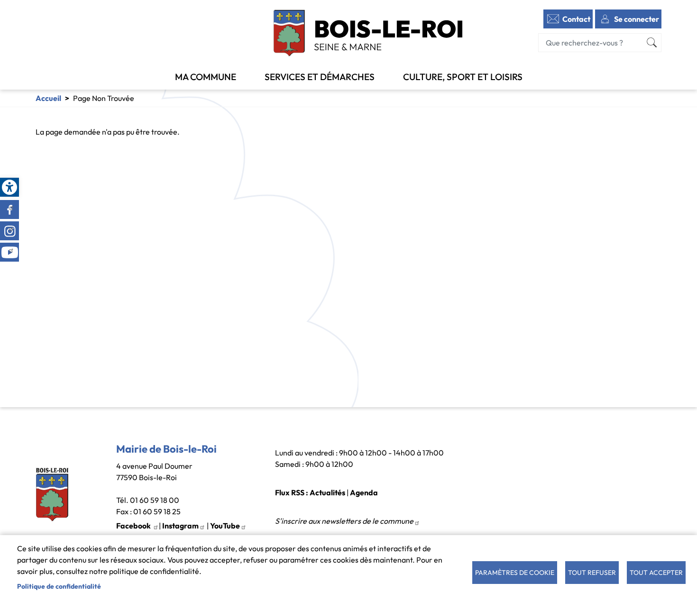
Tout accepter (656, 572)
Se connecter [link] (636, 19)
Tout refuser (592, 572)
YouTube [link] (225, 525)
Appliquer (651, 42)
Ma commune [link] (205, 76)
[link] (9, 187)
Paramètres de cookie (514, 572)
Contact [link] (576, 19)
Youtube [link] (9, 252)
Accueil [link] (48, 98)
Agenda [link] (364, 492)
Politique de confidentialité (59, 586)
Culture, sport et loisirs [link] (463, 76)
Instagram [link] (9, 230)
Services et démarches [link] (320, 76)
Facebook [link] (9, 209)
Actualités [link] (327, 492)
